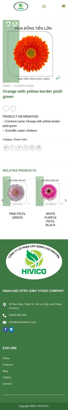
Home (6, 86)
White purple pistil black (51, 219)
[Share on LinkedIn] (39, 148)
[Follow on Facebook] (5, 329)
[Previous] (2, 207)
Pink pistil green (17, 215)
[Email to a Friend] (26, 148)
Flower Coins (24, 86)
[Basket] (63, 6)
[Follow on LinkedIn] (11, 329)
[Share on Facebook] (13, 148)
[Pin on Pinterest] (32, 148)
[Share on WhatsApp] (6, 148)
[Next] (65, 207)
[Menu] (44, 6)
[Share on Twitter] (19, 148)
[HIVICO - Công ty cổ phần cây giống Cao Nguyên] (21, 6)
